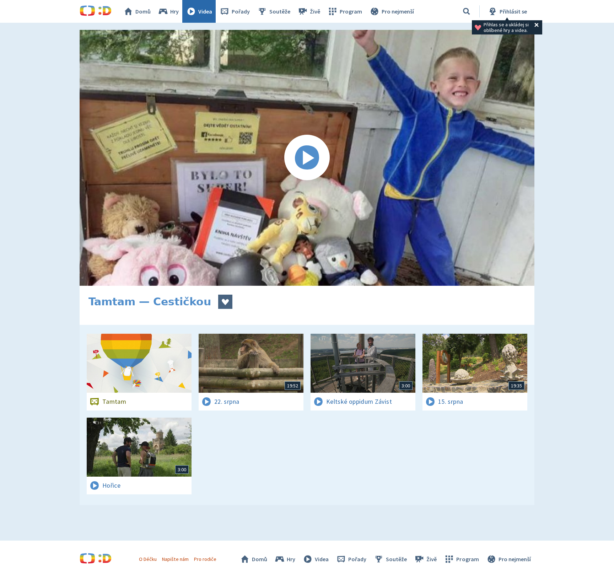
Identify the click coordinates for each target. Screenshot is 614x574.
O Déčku (148, 559)
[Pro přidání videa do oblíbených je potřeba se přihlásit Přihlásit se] (225, 302)
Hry (174, 11)
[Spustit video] (307, 158)
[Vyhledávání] (466, 11)
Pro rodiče (205, 559)
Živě (315, 11)
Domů (143, 11)
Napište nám (175, 559)
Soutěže (279, 11)
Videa (205, 11)
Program (351, 11)
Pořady (241, 11)
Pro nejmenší (398, 11)
